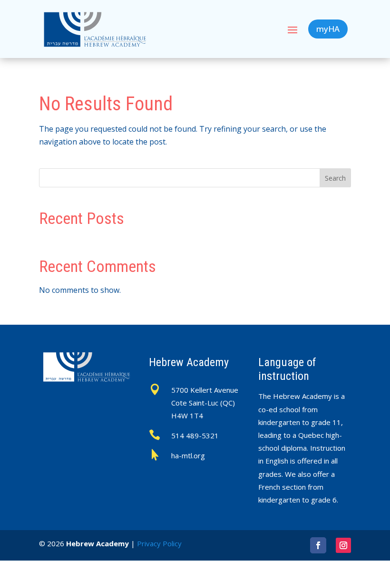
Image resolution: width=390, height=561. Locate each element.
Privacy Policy (159, 543)
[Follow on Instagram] (343, 545)
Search (335, 178)
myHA (328, 28)
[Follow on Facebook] (318, 545)
